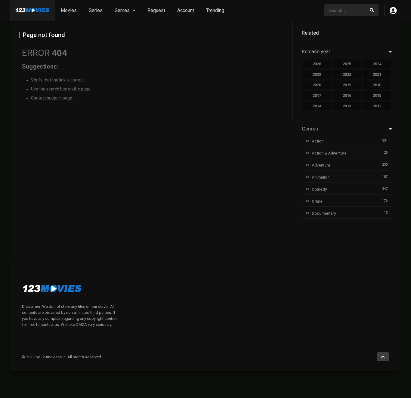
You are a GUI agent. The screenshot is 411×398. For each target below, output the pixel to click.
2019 (347, 85)
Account (185, 10)
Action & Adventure (329, 153)
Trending (215, 10)
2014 (317, 106)
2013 (347, 106)
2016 (347, 95)
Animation (320, 177)
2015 (377, 95)
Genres (122, 10)
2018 (377, 85)
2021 (377, 74)
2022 (347, 74)
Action (317, 141)
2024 (377, 64)
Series (96, 10)
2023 (317, 74)
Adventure (321, 165)
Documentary (324, 213)
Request (156, 10)
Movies (69, 10)
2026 (317, 64)
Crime (317, 201)
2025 (347, 64)
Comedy (319, 189)
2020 (317, 85)
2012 (377, 106)
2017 (317, 95)
